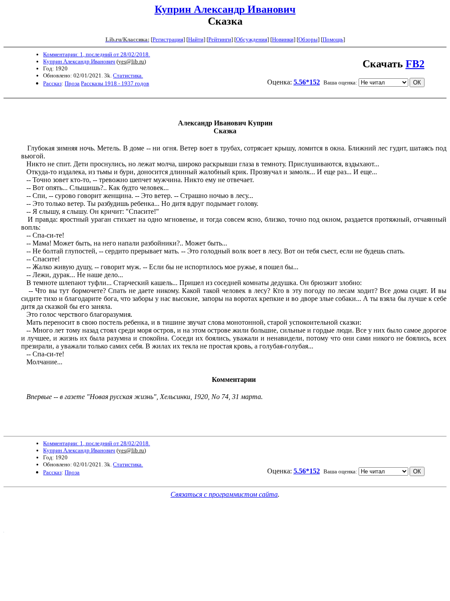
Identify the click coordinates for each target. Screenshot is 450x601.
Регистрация (167, 39)
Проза (72, 83)
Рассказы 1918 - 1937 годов (115, 83)
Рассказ (52, 83)
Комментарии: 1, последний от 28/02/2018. (96, 54)
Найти (195, 39)
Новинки (283, 39)
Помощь (333, 39)
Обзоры (308, 39)
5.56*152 (307, 82)
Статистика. (128, 75)
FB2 (415, 64)
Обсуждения (251, 39)
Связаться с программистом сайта (224, 494)
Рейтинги (219, 39)
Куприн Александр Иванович (225, 9)
